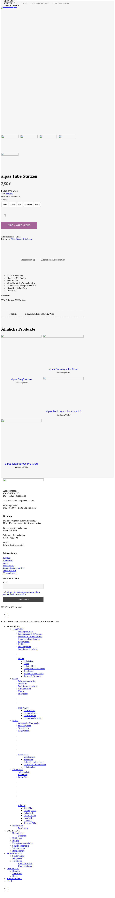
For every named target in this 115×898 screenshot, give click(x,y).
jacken (15, 720)
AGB (5, 563)
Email (5, 582)
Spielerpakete (24, 772)
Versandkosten (9, 573)
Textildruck (23, 828)
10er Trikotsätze (25, 863)
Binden (15, 841)
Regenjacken (23, 641)
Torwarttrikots (30, 713)
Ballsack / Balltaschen (33, 762)
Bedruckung (17, 825)
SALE (9, 881)
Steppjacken (23, 728)
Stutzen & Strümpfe (40, 3)
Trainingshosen (24, 646)
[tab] (28, 259)
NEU (13, 239)
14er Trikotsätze (25, 866)
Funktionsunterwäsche (28, 649)
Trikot (26, 663)
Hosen (21, 691)
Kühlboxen (17, 838)
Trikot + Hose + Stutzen (34, 668)
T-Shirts (21, 644)
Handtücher (17, 833)
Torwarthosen (30, 715)
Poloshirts (22, 683)
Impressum (8, 560)
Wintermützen (18, 848)
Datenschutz (8, 565)
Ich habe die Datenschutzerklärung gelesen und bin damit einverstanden (21, 593)
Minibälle (28, 820)
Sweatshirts (17, 873)
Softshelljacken (24, 725)
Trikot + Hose (30, 666)
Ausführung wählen (21, 383)
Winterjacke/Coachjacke (28, 723)
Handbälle (28, 818)
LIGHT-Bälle (30, 815)
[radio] (5, 204)
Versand (9, 193)
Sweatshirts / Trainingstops (30, 636)
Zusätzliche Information (53, 259)
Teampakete (17, 769)
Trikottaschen (29, 767)
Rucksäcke (28, 759)
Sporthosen (29, 671)
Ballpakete (22, 774)
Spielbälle (28, 808)
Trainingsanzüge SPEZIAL (30, 634)
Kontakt (6, 558)
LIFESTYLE (13, 868)
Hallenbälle (29, 813)
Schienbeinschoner (20, 846)
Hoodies (16, 871)
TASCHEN (23, 754)
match (15, 678)
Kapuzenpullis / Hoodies (29, 639)
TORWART (23, 708)
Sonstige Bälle (30, 823)
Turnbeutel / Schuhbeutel (35, 764)
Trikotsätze (28, 661)
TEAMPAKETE (14, 853)
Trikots (24, 3)
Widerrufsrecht (9, 570)
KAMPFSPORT (14, 878)
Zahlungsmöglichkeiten (13, 568)
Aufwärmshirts (24, 689)
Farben (4, 200)
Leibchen (22, 836)
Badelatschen (18, 851)
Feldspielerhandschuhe (22, 843)
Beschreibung (28, 259)
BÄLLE (21, 805)
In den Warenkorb (19, 225)
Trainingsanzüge (25, 631)
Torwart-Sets (29, 710)
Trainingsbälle (30, 810)
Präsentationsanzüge (27, 681)
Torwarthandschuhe (32, 718)
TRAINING (17, 629)
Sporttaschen (29, 757)
